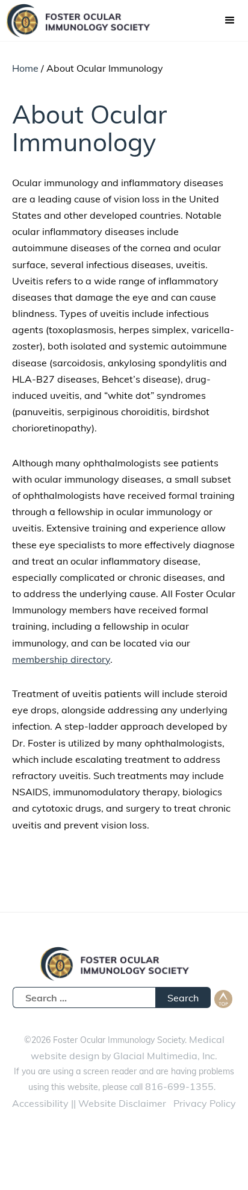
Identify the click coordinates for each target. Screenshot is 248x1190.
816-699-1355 (179, 1086)
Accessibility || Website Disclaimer (89, 1103)
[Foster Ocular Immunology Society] (124, 967)
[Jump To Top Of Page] (223, 999)
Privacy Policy (204, 1103)
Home (25, 68)
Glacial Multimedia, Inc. (165, 1056)
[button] (230, 20)
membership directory (61, 659)
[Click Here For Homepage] (84, 20)
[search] (84, 997)
